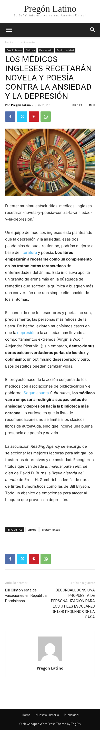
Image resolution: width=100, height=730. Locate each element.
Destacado (45, 50)
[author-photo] (50, 661)
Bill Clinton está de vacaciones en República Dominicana (26, 595)
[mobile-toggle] (9, 30)
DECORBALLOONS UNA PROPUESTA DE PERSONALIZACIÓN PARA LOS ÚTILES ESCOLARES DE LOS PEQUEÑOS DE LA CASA (73, 603)
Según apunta (37, 392)
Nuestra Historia (47, 715)
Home (26, 715)
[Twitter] (22, 116)
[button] (93, 30)
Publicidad (71, 715)
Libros (32, 529)
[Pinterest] (34, 116)
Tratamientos (51, 529)
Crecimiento (26, 42)
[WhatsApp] (46, 116)
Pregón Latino (21, 105)
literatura (29, 252)
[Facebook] (10, 116)
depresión (26, 332)
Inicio (9, 42)
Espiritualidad (65, 50)
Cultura (30, 50)
